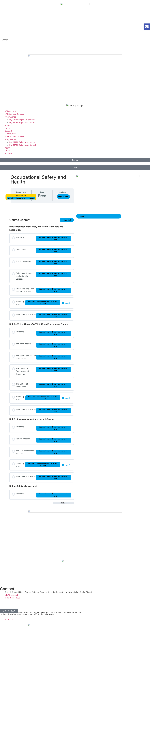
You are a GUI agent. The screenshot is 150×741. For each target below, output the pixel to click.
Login (82, 216)
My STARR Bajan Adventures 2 (22, 122)
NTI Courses (10, 111)
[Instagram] (9, 48)
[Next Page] (72, 503)
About (7, 125)
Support (8, 131)
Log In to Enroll (63, 196)
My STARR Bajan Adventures (22, 119)
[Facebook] (3, 48)
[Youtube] (22, 48)
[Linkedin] (16, 48)
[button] (147, 26)
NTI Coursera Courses (14, 114)
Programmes (10, 117)
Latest (7, 128)
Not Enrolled (21, 196)
